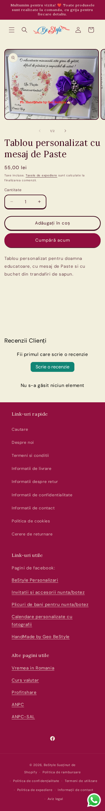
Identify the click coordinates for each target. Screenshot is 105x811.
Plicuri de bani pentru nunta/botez (50, 604)
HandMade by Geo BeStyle (41, 637)
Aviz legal (55, 799)
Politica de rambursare (61, 772)
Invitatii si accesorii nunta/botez (48, 592)
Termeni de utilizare (81, 781)
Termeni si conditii (30, 455)
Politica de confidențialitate (36, 781)
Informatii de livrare (32, 468)
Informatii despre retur (35, 481)
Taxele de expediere (41, 175)
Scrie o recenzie (52, 367)
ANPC (18, 704)
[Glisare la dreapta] (65, 130)
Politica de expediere (34, 790)
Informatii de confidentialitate (42, 494)
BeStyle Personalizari (35, 580)
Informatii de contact (33, 508)
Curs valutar (25, 680)
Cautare (20, 429)
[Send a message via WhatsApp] (94, 800)
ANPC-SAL (23, 717)
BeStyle (50, 765)
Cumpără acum (52, 240)
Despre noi (23, 442)
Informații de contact (75, 790)
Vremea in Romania (33, 668)
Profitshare (24, 692)
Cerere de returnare (32, 534)
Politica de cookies (31, 521)
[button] (11, 29)
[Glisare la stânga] (39, 130)
